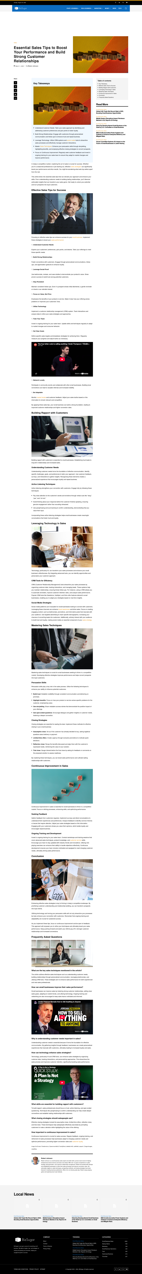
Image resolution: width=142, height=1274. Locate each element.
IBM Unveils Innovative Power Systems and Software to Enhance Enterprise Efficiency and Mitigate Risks (110, 134)
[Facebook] (115, 2)
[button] (125, 8)
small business (77, 237)
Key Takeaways (103, 84)
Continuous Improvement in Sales (108, 93)
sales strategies (76, 166)
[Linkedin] (119, 2)
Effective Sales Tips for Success (107, 85)
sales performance (57, 240)
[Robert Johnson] (35, 1165)
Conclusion (102, 95)
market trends (41, 397)
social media (71, 140)
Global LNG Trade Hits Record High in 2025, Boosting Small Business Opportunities (109, 112)
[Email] (15, 98)
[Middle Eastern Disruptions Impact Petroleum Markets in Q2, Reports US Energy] (56, 1206)
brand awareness (64, 609)
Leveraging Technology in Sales (107, 89)
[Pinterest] (15, 90)
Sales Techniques (46, 146)
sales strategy (87, 620)
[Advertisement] (71, 23)
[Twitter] (123, 2)
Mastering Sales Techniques (106, 91)
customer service (76, 840)
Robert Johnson (33, 66)
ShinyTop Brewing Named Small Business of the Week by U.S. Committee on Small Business (111, 126)
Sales (15, 42)
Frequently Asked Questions (106, 97)
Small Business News (101, 109)
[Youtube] (126, 2)
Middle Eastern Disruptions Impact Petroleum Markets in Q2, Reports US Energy (110, 119)
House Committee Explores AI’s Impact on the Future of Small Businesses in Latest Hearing (110, 142)
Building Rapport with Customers (107, 87)
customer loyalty (77, 1141)
